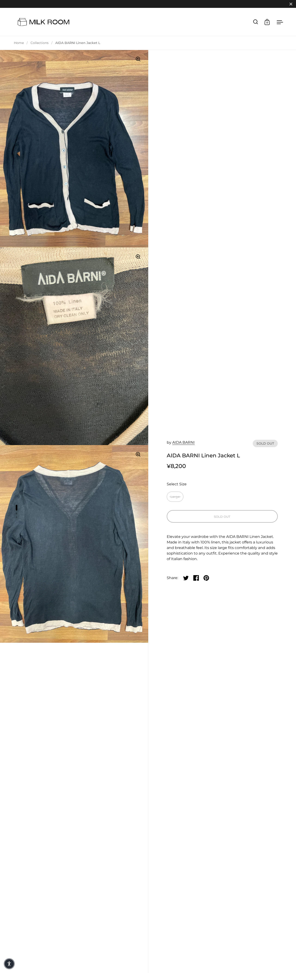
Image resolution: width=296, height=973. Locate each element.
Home (19, 43)
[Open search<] (255, 21)
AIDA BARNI (183, 442)
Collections (40, 43)
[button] (9, 963)
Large (175, 497)
